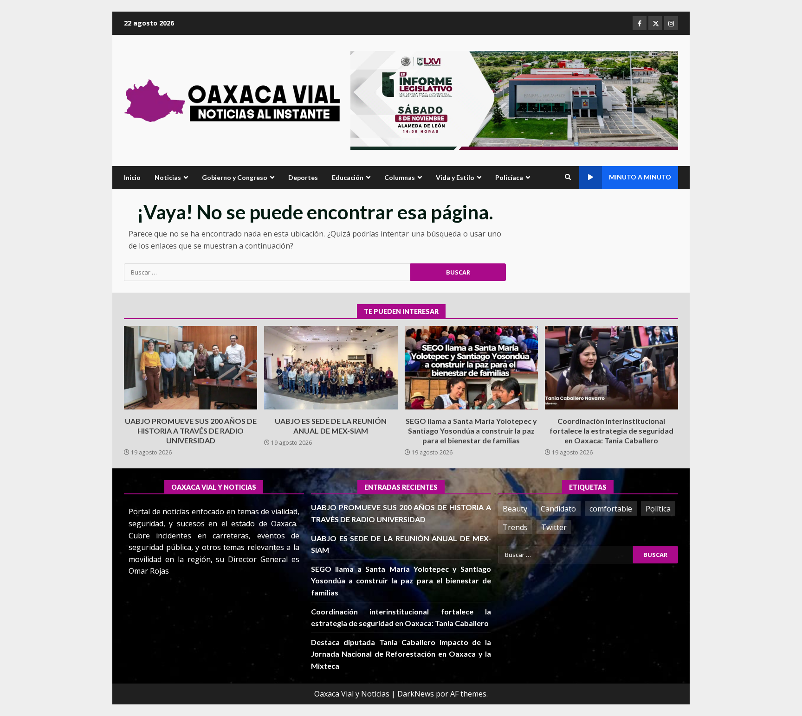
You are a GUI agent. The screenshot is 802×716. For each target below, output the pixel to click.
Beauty (515, 509)
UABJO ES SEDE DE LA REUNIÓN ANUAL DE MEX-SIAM (330, 367)
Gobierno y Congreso (234, 177)
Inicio (132, 177)
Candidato (558, 509)
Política (658, 509)
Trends (515, 527)
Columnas (399, 177)
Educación (347, 177)
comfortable (610, 509)
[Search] (568, 177)
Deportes (303, 177)
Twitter (554, 527)
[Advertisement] (514, 100)
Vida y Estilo (455, 177)
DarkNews (415, 694)
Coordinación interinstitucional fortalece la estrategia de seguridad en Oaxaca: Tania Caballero (611, 367)
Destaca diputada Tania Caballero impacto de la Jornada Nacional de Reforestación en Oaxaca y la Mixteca (401, 654)
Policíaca (509, 177)
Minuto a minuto (640, 177)
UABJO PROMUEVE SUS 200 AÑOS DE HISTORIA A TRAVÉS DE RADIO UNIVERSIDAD (190, 367)
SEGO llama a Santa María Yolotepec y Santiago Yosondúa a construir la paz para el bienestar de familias (471, 367)
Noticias (168, 177)
